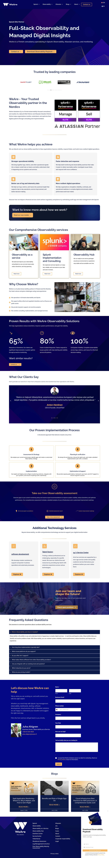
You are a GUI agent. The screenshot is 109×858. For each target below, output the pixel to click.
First (56, 693)
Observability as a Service (40, 828)
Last (70, 693)
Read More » (24, 807)
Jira (56, 826)
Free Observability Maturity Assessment (41, 847)
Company (58, 714)
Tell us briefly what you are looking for (66, 740)
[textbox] (67, 735)
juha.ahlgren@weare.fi (29, 734)
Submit (58, 764)
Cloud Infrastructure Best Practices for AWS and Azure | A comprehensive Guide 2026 (85, 801)
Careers (57, 836)
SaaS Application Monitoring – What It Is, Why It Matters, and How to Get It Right (24, 801)
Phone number (59, 706)
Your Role (58, 723)
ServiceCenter (37, 836)
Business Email (60, 697)
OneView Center (38, 833)
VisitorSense (36, 838)
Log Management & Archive (41, 844)
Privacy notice (54, 854)
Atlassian (58, 4)
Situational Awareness (39, 841)
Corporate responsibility (62, 838)
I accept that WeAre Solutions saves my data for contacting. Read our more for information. (77, 759)
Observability (47, 4)
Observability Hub (38, 831)
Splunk (36, 4)
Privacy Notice (62, 760)
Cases (57, 831)
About (76, 4)
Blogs (67, 4)
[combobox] (68, 735)
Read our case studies (22, 215)
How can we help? (60, 731)
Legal (57, 841)
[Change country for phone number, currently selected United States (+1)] (57, 709)
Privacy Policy (101, 854)
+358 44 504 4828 (28, 732)
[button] (10, 401)
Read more (16, 274)
